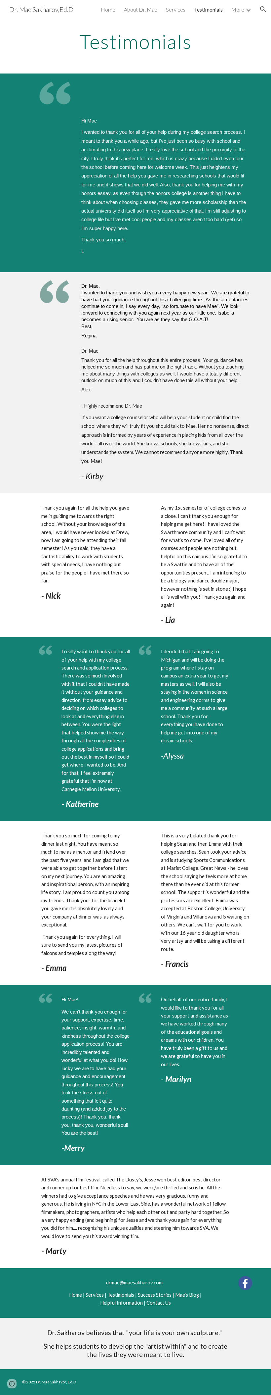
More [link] (237, 9)
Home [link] (108, 9)
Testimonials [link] (208, 9)
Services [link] (175, 9)
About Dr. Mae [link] (140, 9)
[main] (136, 41)
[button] (263, 9)
